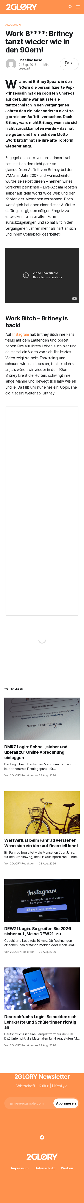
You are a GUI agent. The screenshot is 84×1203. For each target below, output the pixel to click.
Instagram (20, 334)
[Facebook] (42, 1137)
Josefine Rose (30, 60)
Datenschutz (45, 1168)
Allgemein (13, 24)
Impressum (20, 1168)
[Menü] (77, 6)
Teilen (68, 64)
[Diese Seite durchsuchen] (70, 6)
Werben (67, 1168)
